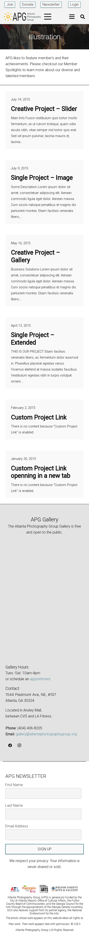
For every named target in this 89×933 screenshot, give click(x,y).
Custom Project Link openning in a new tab (40, 472)
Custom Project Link (39, 417)
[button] (48, 16)
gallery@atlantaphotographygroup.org (46, 734)
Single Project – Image (42, 177)
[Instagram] (19, 745)
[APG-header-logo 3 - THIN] (22, 16)
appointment (40, 679)
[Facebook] (10, 745)
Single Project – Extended (32, 338)
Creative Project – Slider (44, 108)
